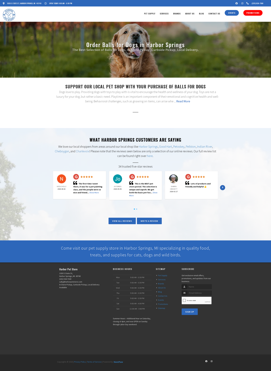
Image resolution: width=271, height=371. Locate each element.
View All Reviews (122, 221)
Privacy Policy (80, 362)
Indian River (204, 147)
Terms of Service (94, 362)
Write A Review (149, 221)
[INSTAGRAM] (242, 3)
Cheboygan (62, 151)
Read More (183, 101)
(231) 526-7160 (65, 279)
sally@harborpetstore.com (70, 282)
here (150, 156)
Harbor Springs (148, 147)
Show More (94, 192)
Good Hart (165, 147)
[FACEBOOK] (236, 3)
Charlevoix (82, 151)
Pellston (191, 147)
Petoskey (178, 147)
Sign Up (189, 311)
